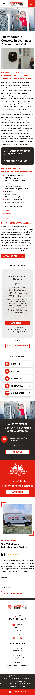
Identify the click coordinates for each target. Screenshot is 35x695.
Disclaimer (3, 684)
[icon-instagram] (17, 638)
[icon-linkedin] (21, 638)
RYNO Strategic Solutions (17, 681)
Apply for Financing (13, 256)
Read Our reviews (13, 593)
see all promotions (17, 346)
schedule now (18, 692)
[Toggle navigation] (4, 3)
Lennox (7, 216)
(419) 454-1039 (13, 153)
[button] (15, 340)
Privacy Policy (14, 684)
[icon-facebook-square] (14, 638)
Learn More (17, 323)
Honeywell (8, 213)
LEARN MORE (17, 492)
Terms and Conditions (17, 687)
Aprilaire (7, 211)
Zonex (7, 219)
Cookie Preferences (28, 684)
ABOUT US (17, 452)
